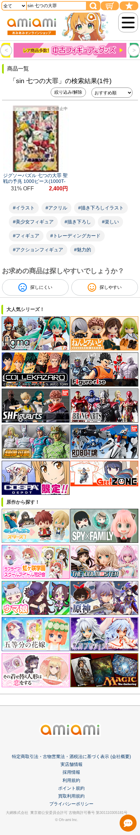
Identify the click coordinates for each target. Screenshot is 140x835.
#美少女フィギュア (33, 221)
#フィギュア (26, 235)
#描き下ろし (78, 221)
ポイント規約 (71, 788)
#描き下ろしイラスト (101, 207)
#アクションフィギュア (38, 249)
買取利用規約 (71, 796)
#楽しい (110, 221)
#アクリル (56, 207)
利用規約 (71, 780)
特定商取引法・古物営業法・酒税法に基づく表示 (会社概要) (71, 756)
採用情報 (71, 772)
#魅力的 (82, 249)
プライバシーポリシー (71, 803)
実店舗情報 (71, 764)
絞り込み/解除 (68, 92)
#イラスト (24, 207)
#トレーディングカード (75, 235)
